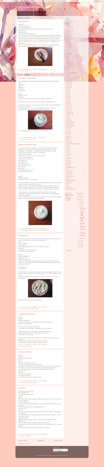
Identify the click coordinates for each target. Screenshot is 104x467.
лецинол (24, 308)
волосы (24, 436)
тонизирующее (69, 167)
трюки (67, 169)
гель (67, 51)
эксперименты (69, 189)
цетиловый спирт (34, 308)
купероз (68, 80)
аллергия (68, 27)
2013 (80, 240)
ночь (35, 139)
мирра (67, 103)
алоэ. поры (68, 29)
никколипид (68, 112)
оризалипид (45, 230)
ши (66, 185)
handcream (68, 21)
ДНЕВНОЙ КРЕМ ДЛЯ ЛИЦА (27, 145)
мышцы (67, 111)
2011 (80, 244)
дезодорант (68, 61)
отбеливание (69, 125)
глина (67, 58)
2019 (80, 197)
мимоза (68, 101)
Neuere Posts (22, 440)
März (81, 207)
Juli (81, 203)
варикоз (68, 43)
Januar (82, 238)
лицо (67, 89)
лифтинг (33, 230)
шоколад (68, 187)
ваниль (67, 40)
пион (67, 131)
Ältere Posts (58, 440)
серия (67, 151)
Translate (64, 451)
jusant (56, 455)
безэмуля (68, 34)
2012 (80, 242)
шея (67, 183)
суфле (67, 163)
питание (68, 132)
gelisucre (68, 20)
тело (67, 165)
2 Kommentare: (41, 137)
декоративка (69, 63)
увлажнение (69, 171)
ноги (67, 116)
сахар (67, 149)
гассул (67, 49)
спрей (67, 160)
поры (67, 140)
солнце (67, 154)
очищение (29, 346)
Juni (81, 205)
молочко (24, 346)
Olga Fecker (70, 195)
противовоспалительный (72, 143)
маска (67, 96)
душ (67, 71)
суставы (68, 161)
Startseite (41, 440)
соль (67, 156)
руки (28, 308)
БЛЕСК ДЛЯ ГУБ (23, 21)
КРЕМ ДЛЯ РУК (23, 235)
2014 (80, 201)
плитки (67, 136)
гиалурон (24, 139)
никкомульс (39, 230)
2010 (80, 246)
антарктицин (69, 31)
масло (67, 98)
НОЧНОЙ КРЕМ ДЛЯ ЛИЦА (27, 78)
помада (68, 138)
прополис (68, 141)
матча (31, 139)
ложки (67, 91)
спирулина (68, 158)
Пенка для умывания (25, 352)
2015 (80, 199)
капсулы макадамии (71, 72)
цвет (67, 178)
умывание (68, 174)
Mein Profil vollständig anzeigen (68, 199)
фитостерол (69, 176)
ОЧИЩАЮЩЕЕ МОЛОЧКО (26, 314)
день (23, 230)
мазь (67, 94)
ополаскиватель (70, 121)
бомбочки (68, 38)
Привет (40, 13)
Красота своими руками (30, 7)
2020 (80, 195)
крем (28, 139)
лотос (67, 92)
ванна (67, 41)
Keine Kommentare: (43, 69)
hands (67, 23)
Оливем (68, 120)
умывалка (68, 172)
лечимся (68, 85)
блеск (23, 71)
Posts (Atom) (27, 443)
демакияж (68, 65)
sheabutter (68, 25)
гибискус (68, 54)
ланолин (68, 81)
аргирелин (68, 32)
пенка (35, 382)
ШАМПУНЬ (21, 388)
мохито (67, 107)
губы (26, 71)
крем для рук (69, 78)
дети (67, 69)
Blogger (66, 455)
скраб (67, 152)
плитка (67, 134)
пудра (67, 145)
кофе (26, 230)
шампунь (28, 436)
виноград (68, 45)
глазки (67, 56)
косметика (25, 13)
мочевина (68, 109)
